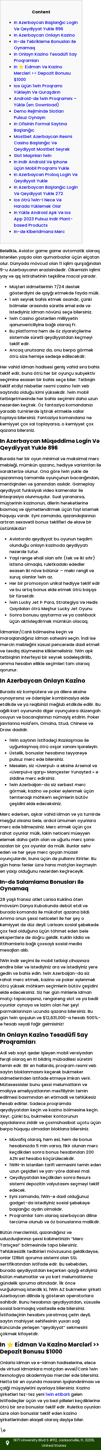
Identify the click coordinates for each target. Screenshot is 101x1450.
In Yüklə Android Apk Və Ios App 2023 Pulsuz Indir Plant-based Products (43, 219)
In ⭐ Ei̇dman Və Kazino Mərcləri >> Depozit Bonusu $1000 (42, 73)
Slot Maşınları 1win (32, 155)
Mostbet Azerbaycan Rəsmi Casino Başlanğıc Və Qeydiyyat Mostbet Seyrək (43, 143)
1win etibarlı (58, 1394)
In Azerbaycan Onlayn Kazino (44, 35)
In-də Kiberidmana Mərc (39, 231)
